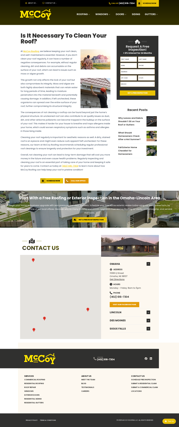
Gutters (150, 14)
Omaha (115, 264)
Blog (83, 383)
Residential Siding (33, 398)
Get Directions (117, 279)
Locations (136, 391)
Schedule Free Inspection (143, 379)
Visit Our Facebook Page (124, 304)
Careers (85, 391)
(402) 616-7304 (119, 297)
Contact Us (50, 3)
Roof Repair (30, 387)
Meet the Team (88, 379)
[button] (44, 319)
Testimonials (87, 387)
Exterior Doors (32, 395)
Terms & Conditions (48, 420)
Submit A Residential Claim (144, 383)
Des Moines (118, 320)
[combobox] (137, 84)
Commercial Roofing (34, 379)
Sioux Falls (118, 328)
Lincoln (115, 312)
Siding (136, 14)
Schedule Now (149, 3)
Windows (101, 14)
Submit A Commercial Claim (144, 387)
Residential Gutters (34, 402)
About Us (32, 3)
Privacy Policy (31, 420)
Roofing (82, 14)
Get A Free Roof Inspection (91, 220)
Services (29, 376)
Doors (120, 14)
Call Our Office (78, 181)
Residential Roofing (34, 383)
